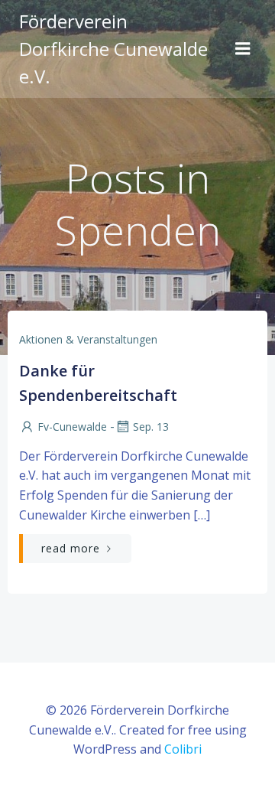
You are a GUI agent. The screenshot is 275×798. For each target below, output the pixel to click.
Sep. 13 (151, 426)
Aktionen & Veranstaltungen (88, 339)
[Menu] (243, 49)
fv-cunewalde (72, 426)
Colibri (183, 749)
